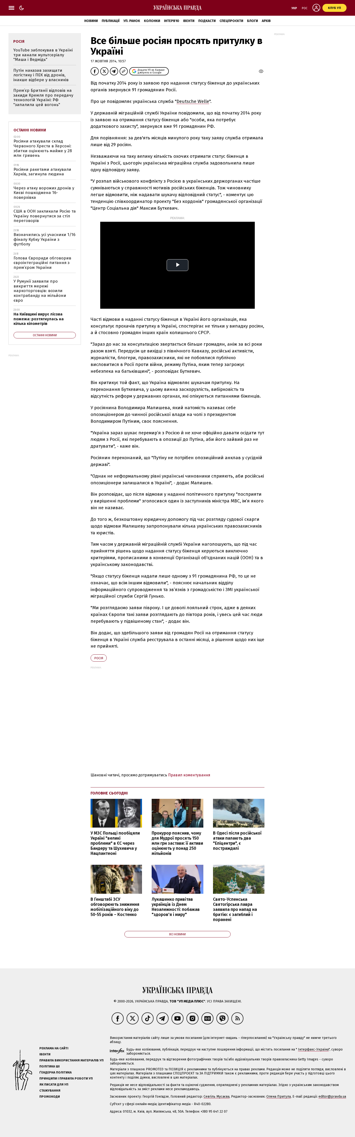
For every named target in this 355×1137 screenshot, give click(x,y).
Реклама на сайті (53, 1048)
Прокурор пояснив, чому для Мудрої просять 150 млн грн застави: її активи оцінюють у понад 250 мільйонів (177, 843)
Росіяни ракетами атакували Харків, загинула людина (42, 172)
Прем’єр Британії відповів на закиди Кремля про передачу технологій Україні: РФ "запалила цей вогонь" (43, 97)
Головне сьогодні (109, 793)
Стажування (49, 1090)
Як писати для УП (53, 1084)
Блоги (252, 21)
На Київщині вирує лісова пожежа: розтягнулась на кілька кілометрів (39, 319)
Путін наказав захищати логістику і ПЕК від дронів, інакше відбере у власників (41, 75)
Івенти (188, 21)
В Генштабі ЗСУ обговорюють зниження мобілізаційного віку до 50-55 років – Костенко (115, 907)
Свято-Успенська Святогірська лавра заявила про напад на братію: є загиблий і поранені (235, 909)
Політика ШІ (49, 1066)
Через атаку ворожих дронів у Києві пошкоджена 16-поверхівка (44, 193)
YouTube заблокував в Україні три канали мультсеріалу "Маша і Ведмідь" (43, 55)
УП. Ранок (131, 21)
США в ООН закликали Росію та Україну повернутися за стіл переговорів (45, 216)
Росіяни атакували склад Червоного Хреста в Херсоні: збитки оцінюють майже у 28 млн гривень (43, 148)
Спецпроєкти (231, 21)
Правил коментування (189, 775)
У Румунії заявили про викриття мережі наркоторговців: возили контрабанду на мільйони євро (40, 291)
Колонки (152, 21)
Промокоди (49, 1096)
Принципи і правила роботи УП (66, 1078)
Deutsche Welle (193, 101)
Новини (91, 21)
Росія (98, 658)
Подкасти (207, 21)
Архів (266, 21)
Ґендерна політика (55, 1072)
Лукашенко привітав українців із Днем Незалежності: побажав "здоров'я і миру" (176, 907)
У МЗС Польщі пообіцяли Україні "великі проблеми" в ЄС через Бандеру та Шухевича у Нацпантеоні (115, 843)
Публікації (111, 21)
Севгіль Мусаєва (216, 1096)
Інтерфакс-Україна (313, 1049)
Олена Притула (278, 1096)
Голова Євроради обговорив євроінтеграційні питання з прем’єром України (42, 263)
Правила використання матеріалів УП (71, 1060)
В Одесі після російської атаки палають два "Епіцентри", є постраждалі (237, 841)
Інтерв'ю (171, 21)
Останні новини (30, 130)
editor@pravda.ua (332, 1096)
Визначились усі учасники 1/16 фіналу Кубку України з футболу (44, 239)
